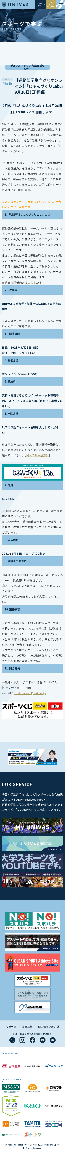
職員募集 (27, 1026)
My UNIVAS (50, 7)
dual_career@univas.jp (30, 693)
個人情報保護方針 (48, 1026)
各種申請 (11, 1026)
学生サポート (41, 5)
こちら (32, 282)
